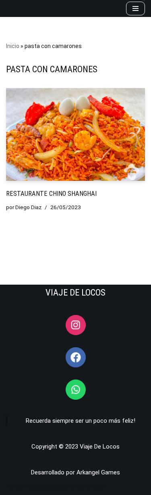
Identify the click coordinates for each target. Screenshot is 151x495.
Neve (12, 487)
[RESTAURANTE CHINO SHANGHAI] (75, 134)
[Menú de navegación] (135, 8)
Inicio (12, 46)
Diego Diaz (28, 207)
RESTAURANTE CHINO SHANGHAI (51, 193)
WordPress (90, 487)
